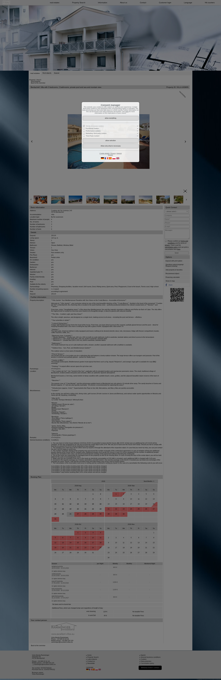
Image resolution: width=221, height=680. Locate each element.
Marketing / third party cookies (96, 133)
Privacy (113, 153)
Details (110, 155)
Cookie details (104, 153)
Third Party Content (92, 136)
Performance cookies (93, 131)
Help (127, 112)
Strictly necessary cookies (95, 126)
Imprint (119, 153)
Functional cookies (92, 128)
